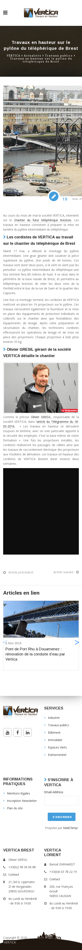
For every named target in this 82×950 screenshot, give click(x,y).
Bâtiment (54, 732)
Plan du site (15, 808)
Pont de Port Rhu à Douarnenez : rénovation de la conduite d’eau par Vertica (35, 654)
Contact (13, 874)
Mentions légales (18, 793)
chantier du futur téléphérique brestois (42, 220)
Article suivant (63, 572)
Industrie (54, 718)
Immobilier (55, 740)
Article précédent (20, 572)
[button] (77, 642)
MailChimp (70, 828)
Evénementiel (57, 755)
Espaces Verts (57, 747)
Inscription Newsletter (22, 801)
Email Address (53, 792)
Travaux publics (59, 55)
